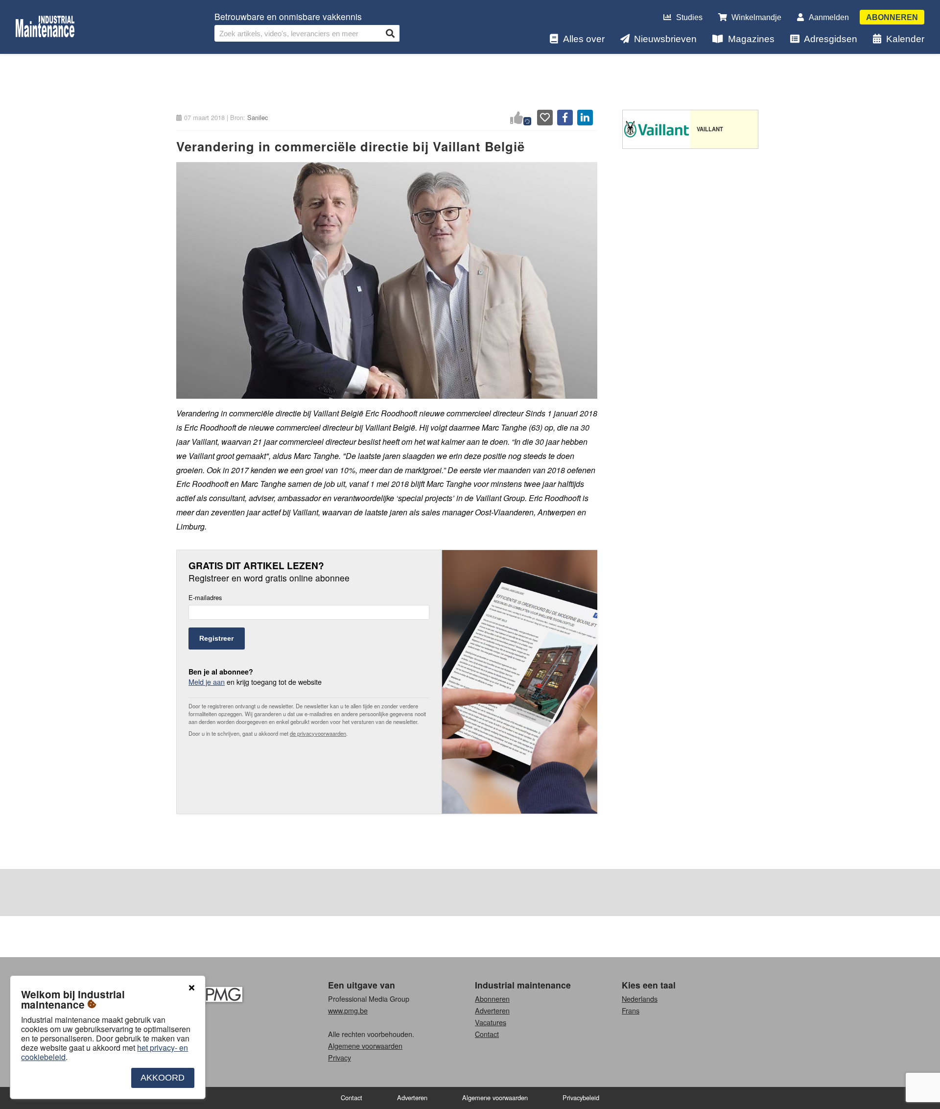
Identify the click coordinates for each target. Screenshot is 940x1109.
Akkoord (163, 1078)
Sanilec (257, 117)
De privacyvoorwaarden (318, 733)
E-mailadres (205, 598)
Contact (487, 1034)
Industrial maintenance (523, 985)
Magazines (751, 39)
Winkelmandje (756, 17)
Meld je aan (206, 681)
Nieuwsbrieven (665, 39)
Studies (689, 17)
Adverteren (492, 1010)
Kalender (905, 39)
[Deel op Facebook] (565, 117)
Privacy (339, 1057)
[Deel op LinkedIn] (585, 117)
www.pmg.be (348, 1010)
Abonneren (892, 17)
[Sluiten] (191, 988)
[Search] (390, 33)
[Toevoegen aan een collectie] (545, 117)
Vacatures (490, 1022)
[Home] (45, 27)
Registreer (216, 638)
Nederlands (640, 998)
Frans (630, 1010)
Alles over (584, 39)
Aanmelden (829, 17)
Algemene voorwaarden (365, 1045)
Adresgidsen (830, 39)
